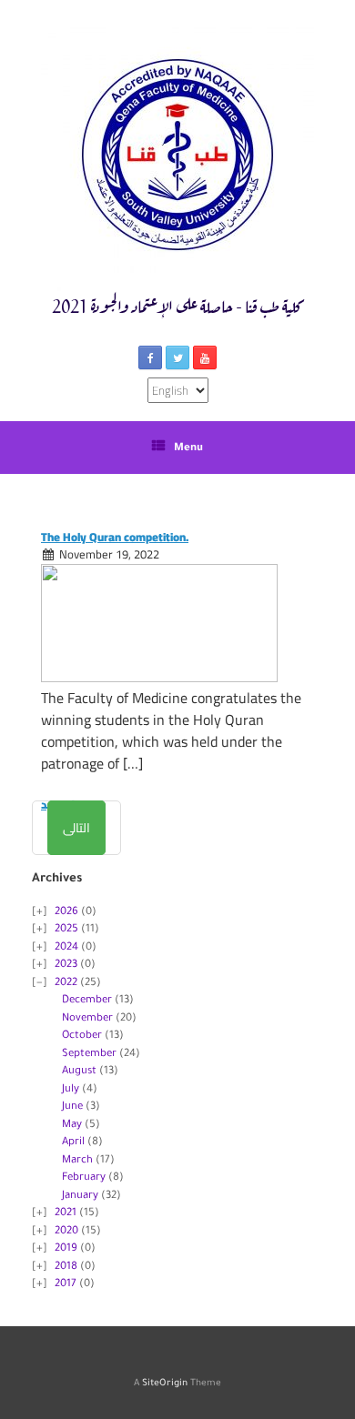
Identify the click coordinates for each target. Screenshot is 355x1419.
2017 (65, 1285)
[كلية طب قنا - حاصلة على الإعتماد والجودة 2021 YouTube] (205, 357)
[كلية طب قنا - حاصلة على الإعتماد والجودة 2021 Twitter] (177, 357)
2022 (66, 984)
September (89, 1055)
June (72, 1107)
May (72, 1126)
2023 (66, 965)
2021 (65, 1214)
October (82, 1036)
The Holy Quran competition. (114, 537)
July (70, 1090)
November (87, 1019)
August (79, 1072)
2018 (66, 1267)
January (80, 1197)
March (77, 1161)
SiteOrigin (165, 1384)
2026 (66, 913)
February (84, 1178)
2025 (66, 930)
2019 (66, 1249)
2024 (66, 948)
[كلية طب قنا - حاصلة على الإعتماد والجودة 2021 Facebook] (150, 357)
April (73, 1143)
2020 (66, 1232)
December (87, 1001)
